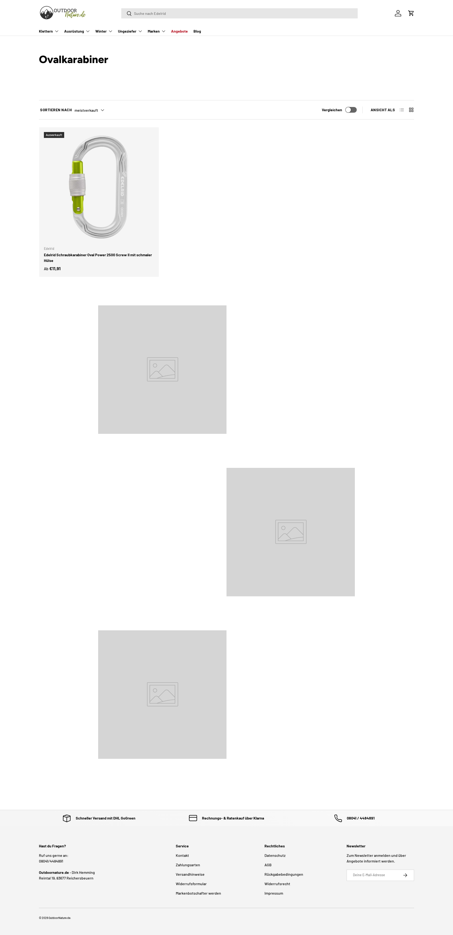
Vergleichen (332, 109)
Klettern (46, 31)
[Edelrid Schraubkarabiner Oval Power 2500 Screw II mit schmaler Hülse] (99, 187)
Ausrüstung (74, 31)
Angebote (179, 31)
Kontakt (182, 855)
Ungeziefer (127, 31)
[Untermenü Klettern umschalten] (56, 31)
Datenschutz (274, 855)
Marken (154, 31)
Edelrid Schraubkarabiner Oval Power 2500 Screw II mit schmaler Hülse (98, 257)
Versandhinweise (190, 874)
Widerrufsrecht (277, 883)
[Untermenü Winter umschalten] (110, 31)
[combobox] (239, 13)
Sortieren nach (56, 109)
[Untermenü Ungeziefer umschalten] (140, 31)
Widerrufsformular (191, 883)
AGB (268, 864)
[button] (411, 13)
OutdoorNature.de (59, 917)
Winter (101, 31)
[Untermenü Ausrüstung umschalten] (88, 31)
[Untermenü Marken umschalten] (163, 31)
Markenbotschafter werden (198, 893)
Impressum (273, 893)
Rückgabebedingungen (283, 874)
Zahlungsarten (188, 864)
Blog (197, 31)
